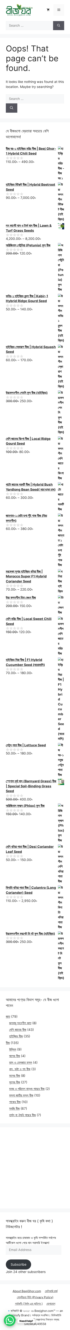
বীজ (8, 1043)
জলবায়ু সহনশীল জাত (20, 1023)
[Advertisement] (35, 1168)
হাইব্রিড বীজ (16, 1036)
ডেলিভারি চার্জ (51, 1291)
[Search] (58, 25)
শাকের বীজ (15, 1102)
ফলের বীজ (14, 1076)
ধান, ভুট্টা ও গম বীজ (19, 1069)
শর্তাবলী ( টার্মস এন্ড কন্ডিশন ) (29, 1303)
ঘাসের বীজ (14, 1056)
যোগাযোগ (50, 1303)
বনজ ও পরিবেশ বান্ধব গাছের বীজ (27, 1089)
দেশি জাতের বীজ (17, 1030)
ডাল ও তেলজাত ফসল (20, 1062)
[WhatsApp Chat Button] (10, 1320)
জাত (8, 1016)
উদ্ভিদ (12, 1049)
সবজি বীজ (14, 1108)
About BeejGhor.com (27, 1291)
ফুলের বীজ (14, 1082)
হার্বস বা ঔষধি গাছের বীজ (22, 1115)
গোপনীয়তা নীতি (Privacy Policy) (35, 1297)
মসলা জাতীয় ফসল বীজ (21, 1095)
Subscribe (18, 1264)
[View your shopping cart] (48, 10)
